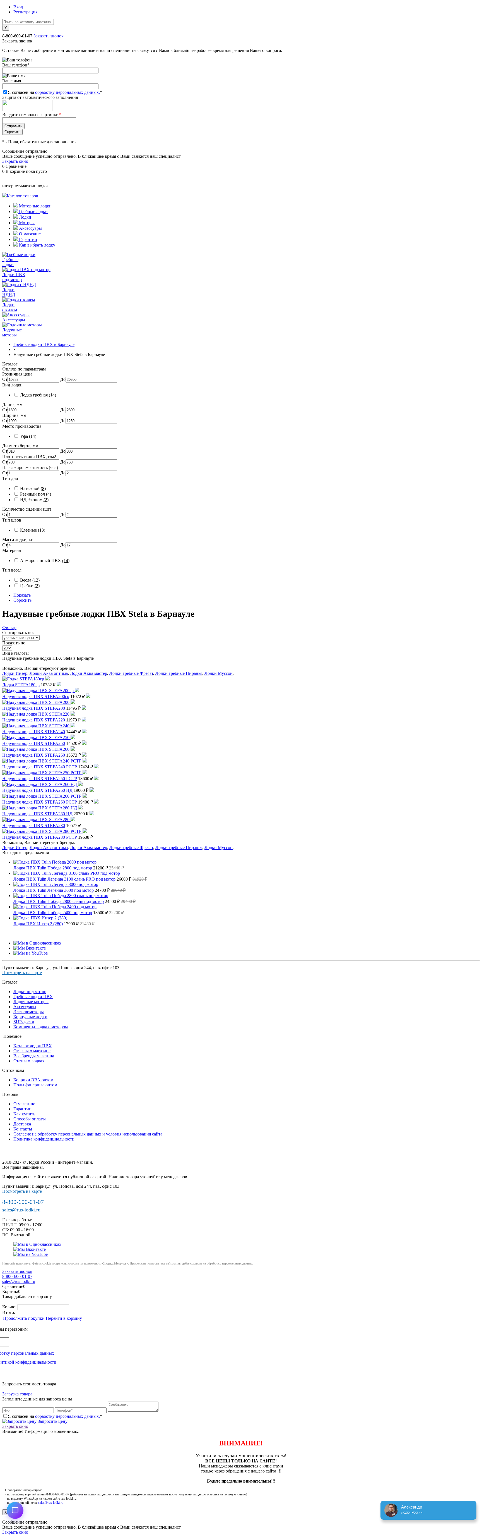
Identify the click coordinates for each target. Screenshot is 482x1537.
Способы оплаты (29, 1119)
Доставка (22, 1124)
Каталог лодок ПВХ (32, 1045)
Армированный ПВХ (44, 560)
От (5, 379)
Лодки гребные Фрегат (131, 673)
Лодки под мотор (29, 991)
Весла (30, 580)
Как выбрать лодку (36, 245)
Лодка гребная (38, 395)
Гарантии (27, 239)
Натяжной (33, 488)
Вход (18, 6)
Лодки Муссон (218, 673)
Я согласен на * (55, 1416)
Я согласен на (55, 92)
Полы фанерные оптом (35, 1084)
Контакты (22, 1129)
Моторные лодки (35, 206)
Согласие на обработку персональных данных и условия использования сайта (87, 1134)
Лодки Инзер (14, 673)
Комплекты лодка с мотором (40, 1026)
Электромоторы (28, 1011)
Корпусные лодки (30, 1016)
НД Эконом (34, 499)
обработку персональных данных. (67, 92)
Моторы (26, 222)
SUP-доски (23, 1021)
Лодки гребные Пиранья (178, 673)
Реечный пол (35, 494)
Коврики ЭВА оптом (33, 1079)
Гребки (30, 585)
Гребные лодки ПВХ (33, 996)
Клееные (32, 530)
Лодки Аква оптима (49, 673)
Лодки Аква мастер (88, 673)
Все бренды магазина (33, 1055)
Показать (22, 595)
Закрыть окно (15, 161)
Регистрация (25, 11)
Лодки (24, 217)
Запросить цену (52, 1421)
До (63, 379)
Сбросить (22, 600)
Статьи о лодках (28, 1060)
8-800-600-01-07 (17, 36)
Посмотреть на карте (22, 972)
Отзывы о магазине (31, 1050)
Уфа (28, 436)
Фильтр (9, 627)
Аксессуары (30, 228)
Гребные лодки (33, 211)
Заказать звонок (48, 36)
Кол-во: (10, 1306)
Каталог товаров (22, 195)
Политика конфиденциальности (43, 1139)
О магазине (29, 233)
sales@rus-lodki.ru (21, 1210)
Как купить (24, 1113)
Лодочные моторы (31, 1001)
